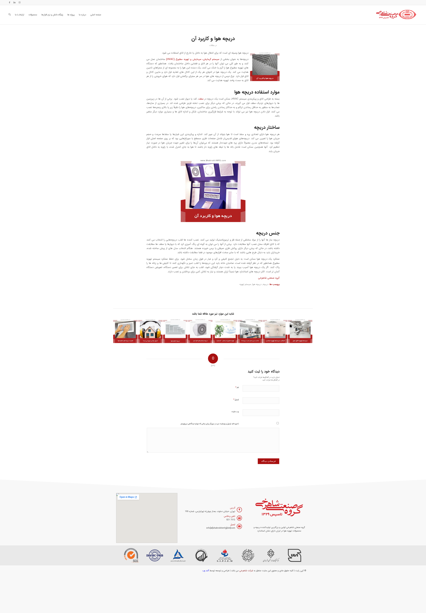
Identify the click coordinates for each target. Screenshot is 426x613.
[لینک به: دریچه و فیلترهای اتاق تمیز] (200, 331)
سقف (201, 99)
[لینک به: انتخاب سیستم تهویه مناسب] (275, 331)
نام (237, 387)
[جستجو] (9, 14)
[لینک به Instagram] (19, 2)
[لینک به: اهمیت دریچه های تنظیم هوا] (125, 331)
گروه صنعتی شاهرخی (269, 278)
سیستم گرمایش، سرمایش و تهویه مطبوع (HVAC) (192, 59)
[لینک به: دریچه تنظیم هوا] (175, 331)
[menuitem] (95, 14)
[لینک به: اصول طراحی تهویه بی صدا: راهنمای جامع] (150, 331)
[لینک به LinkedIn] (14, 2)
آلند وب (205, 570)
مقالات (211, 45)
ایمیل (236, 399)
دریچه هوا (257, 284)
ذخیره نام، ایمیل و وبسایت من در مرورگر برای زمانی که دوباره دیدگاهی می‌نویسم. (209, 423)
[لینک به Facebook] (9, 2)
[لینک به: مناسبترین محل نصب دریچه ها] (250, 331)
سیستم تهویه (245, 284)
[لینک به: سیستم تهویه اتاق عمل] (300, 331)
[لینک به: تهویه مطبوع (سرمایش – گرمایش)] (225, 331)
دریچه (265, 284)
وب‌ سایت (235, 411)
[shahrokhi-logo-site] (396, 14)
